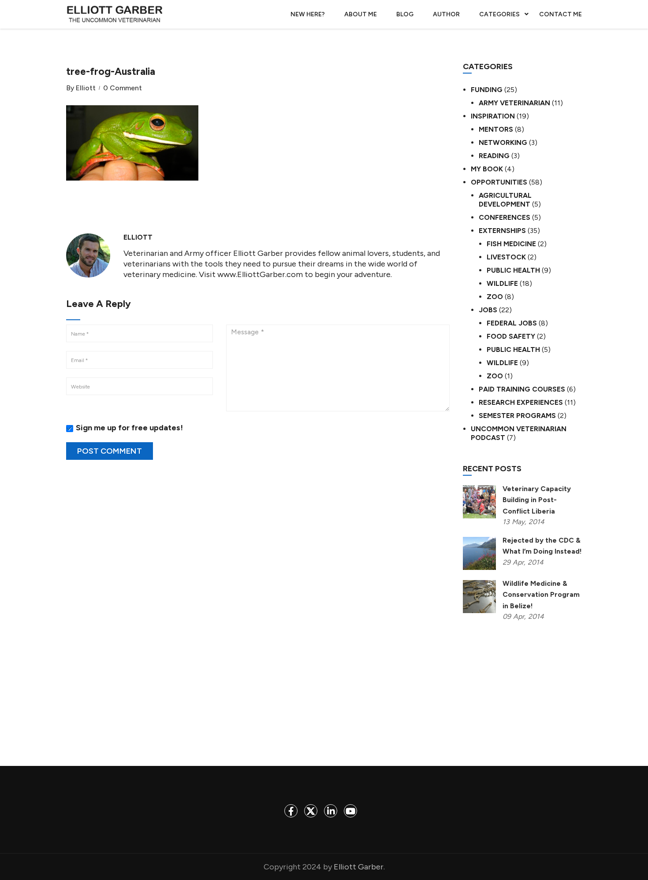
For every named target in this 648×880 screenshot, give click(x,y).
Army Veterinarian (514, 103)
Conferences (504, 217)
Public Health (513, 270)
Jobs (488, 310)
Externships (502, 230)
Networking (503, 142)
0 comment (122, 88)
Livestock (506, 257)
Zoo (495, 296)
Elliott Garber (359, 867)
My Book (487, 169)
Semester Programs (517, 415)
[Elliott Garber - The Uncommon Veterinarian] (114, 14)
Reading (494, 156)
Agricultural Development (505, 199)
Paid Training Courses (522, 389)
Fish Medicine (511, 244)
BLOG (404, 14)
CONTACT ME (560, 14)
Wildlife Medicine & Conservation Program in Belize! (541, 594)
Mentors (496, 129)
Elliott (86, 88)
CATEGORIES (499, 14)
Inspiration (493, 116)
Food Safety (511, 336)
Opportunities (499, 182)
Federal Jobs (512, 323)
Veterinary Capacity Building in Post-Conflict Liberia (537, 499)
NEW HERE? (307, 14)
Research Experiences (521, 402)
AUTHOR (446, 14)
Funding (487, 89)
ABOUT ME (360, 14)
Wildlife (502, 283)
